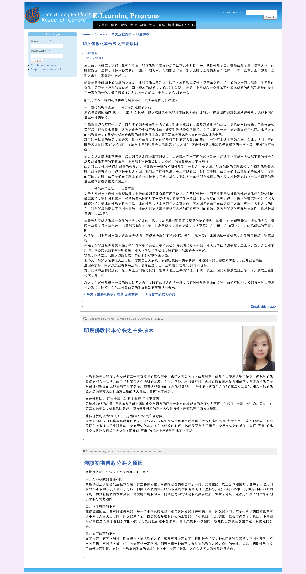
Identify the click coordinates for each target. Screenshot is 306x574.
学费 (143, 25)
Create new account (44, 65)
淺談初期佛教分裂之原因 (113, 463)
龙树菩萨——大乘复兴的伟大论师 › (151, 294)
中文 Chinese (94, 57)
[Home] (58, 27)
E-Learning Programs (126, 15)
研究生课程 (119, 25)
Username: (41, 41)
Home (85, 34)
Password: (40, 51)
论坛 (152, 25)
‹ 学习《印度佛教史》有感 (104, 294)
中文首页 (101, 25)
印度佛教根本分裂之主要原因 (110, 43)
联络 (162, 25)
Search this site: (234, 12)
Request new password (46, 69)
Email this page (263, 306)
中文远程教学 (122, 34)
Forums (100, 34)
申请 (133, 25)
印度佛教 (142, 34)
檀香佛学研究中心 (181, 25)
